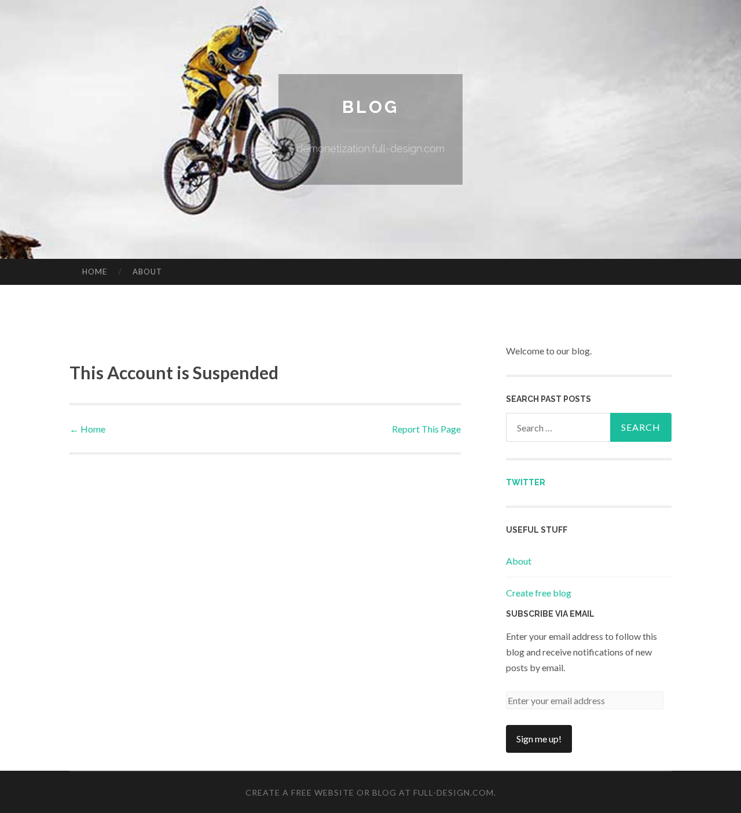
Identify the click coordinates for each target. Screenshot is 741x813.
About (147, 271)
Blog (370, 107)
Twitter (525, 482)
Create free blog (538, 592)
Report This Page (426, 428)
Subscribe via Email (550, 613)
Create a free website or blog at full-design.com (369, 792)
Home (94, 271)
